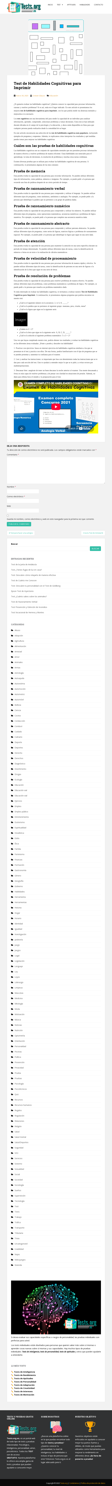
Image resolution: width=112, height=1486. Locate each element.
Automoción (20, 689)
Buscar (14, 544)
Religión (18, 1126)
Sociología (19, 1185)
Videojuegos (20, 1259)
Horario (18, 918)
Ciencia (18, 710)
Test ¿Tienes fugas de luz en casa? (26, 569)
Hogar (17, 913)
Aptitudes (71, 5)
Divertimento (20, 769)
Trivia (17, 1238)
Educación (54, 95)
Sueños (18, 1190)
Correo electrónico (16, 496)
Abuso (17, 630)
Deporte (18, 742)
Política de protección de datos (93, 1483)
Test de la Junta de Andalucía (24, 564)
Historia (18, 907)
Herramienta (20, 897)
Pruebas (18, 1078)
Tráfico (18, 1222)
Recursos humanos (23, 1105)
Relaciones (19, 1121)
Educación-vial (21, 795)
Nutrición (19, 1030)
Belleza (18, 705)
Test (59, 5)
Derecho (18, 753)
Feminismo (19, 854)
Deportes (19, 747)
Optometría (20, 1035)
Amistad (18, 651)
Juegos (18, 950)
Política (18, 1057)
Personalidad (20, 1046)
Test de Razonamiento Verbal (24, 601)
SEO (16, 1153)
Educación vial (21, 790)
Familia (18, 849)
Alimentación (20, 646)
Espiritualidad (20, 827)
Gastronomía (20, 870)
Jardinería (19, 939)
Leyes (17, 977)
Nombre (11, 486)
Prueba (18, 1073)
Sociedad (19, 1179)
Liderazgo (19, 982)
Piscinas (18, 1051)
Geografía (19, 881)
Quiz (17, 1094)
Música (18, 1019)
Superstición (20, 1195)
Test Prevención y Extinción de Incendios (29, 607)
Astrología (19, 673)
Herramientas (21, 902)
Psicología (19, 1083)
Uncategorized (21, 1243)
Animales (19, 662)
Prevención (19, 1062)
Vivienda (18, 1265)
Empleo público (21, 811)
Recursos (19, 1099)
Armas (17, 667)
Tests (17, 1211)
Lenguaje (19, 966)
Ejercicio (18, 801)
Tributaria (19, 1233)
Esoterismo (20, 822)
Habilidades (85, 5)
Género (18, 875)
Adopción (19, 635)
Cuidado (18, 731)
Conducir (18, 726)
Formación (19, 865)
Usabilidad (19, 1249)
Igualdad (18, 929)
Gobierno (19, 886)
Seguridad (19, 1147)
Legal (17, 955)
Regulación (19, 1115)
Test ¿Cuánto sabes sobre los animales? (29, 596)
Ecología (18, 779)
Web (9, 506)
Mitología (19, 1003)
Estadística (19, 833)
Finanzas (18, 859)
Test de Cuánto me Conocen (24, 580)
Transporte (19, 1227)
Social (17, 1174)
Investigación (20, 934)
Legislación (19, 961)
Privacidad (19, 1067)
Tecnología (19, 1201)
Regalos (18, 1110)
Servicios (18, 1158)
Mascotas (19, 993)
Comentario (13, 454)
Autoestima (20, 683)
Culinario (18, 737)
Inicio (50, 5)
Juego (17, 945)
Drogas (18, 774)
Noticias (18, 1025)
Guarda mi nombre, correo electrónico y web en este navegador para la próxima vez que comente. (50, 519)
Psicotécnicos (21, 1089)
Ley (16, 971)
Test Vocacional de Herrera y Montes (27, 612)
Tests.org (64, 1483)
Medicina (19, 998)
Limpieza (19, 987)
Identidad (19, 923)
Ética (17, 843)
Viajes (17, 1254)
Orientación (20, 1041)
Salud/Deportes (21, 1142)
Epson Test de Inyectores (22, 591)
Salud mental (20, 1137)
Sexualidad (19, 1169)
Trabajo (18, 1217)
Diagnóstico (20, 763)
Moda (17, 1009)
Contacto (98, 5)
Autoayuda (19, 678)
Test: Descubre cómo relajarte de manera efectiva (33, 575)
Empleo (18, 806)
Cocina (18, 715)
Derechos (19, 758)
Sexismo (18, 1163)
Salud (17, 1131)
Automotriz (20, 694)
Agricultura (19, 641)
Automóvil (19, 699)
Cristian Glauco (38, 95)
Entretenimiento (22, 817)
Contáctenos (74, 1483)
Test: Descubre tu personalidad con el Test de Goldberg (35, 585)
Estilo (17, 838)
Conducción (20, 721)
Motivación (19, 1014)
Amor (17, 657)
